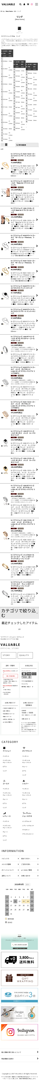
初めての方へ (25, 858)
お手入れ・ (8, 719)
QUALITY (24, 655)
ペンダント (6, 756)
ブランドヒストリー (28, 834)
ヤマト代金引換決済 (26, 681)
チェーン (24, 766)
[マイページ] (24, 4)
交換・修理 (5, 711)
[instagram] (32, 4)
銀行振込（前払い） (26, 686)
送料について (6, 876)
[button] (36, 4)
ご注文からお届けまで (8, 708)
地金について (6, 716)
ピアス (5, 766)
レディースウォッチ (28, 825)
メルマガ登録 (6, 864)
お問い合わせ (25, 719)
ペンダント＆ (7, 761)
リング (5, 771)
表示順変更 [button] (22, 145)
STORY (6, 655)
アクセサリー (26, 830)
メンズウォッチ (26, 821)
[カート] (28, 4)
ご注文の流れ (25, 864)
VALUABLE (8, 4)
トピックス (5, 858)
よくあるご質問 (7, 722)
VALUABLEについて (8, 713)
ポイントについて (8, 870)
